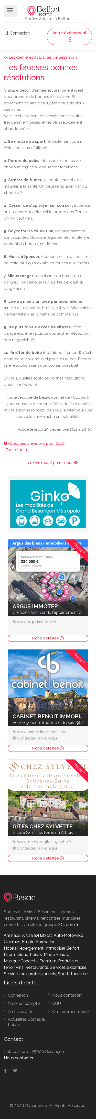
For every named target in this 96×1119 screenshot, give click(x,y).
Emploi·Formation (39, 941)
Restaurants (36, 967)
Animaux (12, 935)
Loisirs (36, 954)
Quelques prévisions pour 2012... (36, 443)
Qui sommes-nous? (71, 1011)
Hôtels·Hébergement (24, 948)
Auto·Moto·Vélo (68, 935)
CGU (56, 1003)
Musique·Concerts (21, 961)
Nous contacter (67, 995)
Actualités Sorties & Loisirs (26, 1022)
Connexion (19, 33)
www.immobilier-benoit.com (42, 732)
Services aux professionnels (30, 973)
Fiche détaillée (46, 638)
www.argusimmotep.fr (37, 622)
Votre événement (69, 32)
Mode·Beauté (56, 954)
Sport (63, 973)
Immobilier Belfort (62, 948)
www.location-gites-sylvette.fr (44, 842)
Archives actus (22, 1011)
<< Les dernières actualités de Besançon (40, 57)
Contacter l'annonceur (37, 738)
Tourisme (79, 973)
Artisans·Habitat (37, 935)
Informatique (16, 954)
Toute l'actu (16, 450)
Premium (47, 961)
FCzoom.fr (68, 924)
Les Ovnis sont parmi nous (50, 462)
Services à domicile (68, 967)
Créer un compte (24, 1003)
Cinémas (12, 941)
